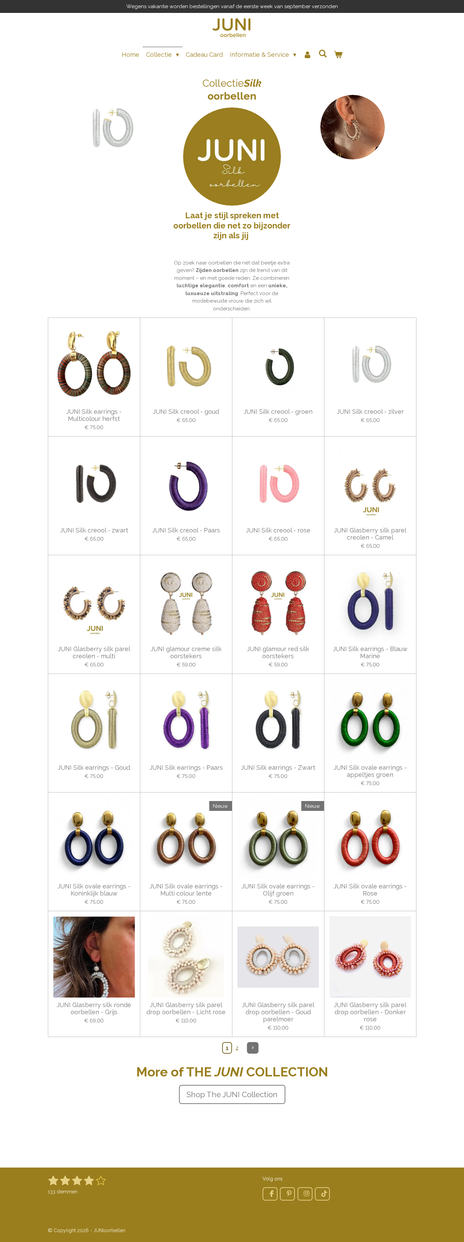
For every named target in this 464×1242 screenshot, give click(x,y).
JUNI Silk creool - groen (278, 411)
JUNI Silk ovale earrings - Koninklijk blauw (93, 890)
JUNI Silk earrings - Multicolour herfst (94, 415)
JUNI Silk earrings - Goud (94, 767)
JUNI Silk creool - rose (278, 530)
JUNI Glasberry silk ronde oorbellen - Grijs (94, 1008)
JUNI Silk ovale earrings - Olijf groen (278, 890)
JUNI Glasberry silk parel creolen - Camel (370, 534)
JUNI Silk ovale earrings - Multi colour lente (185, 890)
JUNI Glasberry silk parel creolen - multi (94, 652)
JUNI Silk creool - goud (186, 411)
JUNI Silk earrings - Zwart (278, 767)
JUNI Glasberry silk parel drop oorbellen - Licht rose (186, 1008)
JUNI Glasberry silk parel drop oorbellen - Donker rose (370, 1012)
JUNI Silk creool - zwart (94, 530)
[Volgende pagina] (252, 1048)
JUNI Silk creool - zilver (370, 411)
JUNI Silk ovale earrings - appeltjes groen (370, 771)
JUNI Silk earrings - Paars (186, 767)
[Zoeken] (323, 54)
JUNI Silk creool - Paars (186, 530)
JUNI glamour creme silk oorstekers (185, 652)
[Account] (307, 55)
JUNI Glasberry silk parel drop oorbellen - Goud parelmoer (278, 1012)
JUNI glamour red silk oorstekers (278, 652)
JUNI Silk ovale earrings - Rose (370, 890)
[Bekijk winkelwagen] (338, 55)
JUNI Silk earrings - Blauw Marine (370, 652)
